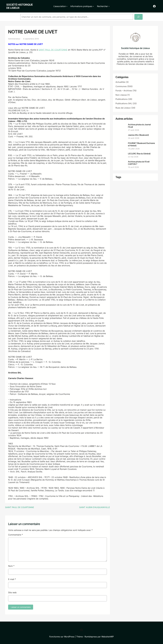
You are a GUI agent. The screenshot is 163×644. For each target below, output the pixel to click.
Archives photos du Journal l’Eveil (139, 125)
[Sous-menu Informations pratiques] (93, 6)
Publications (122, 99)
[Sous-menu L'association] (66, 6)
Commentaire (15, 534)
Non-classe (121, 95)
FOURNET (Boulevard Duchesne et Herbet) (141, 144)
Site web (12, 592)
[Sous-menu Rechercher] (109, 6)
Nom (11, 566)
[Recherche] (138, 17)
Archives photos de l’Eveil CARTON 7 (138, 162)
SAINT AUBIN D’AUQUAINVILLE (94, 507)
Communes (121, 86)
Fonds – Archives (124, 90)
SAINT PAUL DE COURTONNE (52, 49)
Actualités (120, 82)
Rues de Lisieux (123, 107)
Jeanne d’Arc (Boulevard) (138, 135)
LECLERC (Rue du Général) (139, 153)
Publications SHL (124, 103)
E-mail (12, 579)
